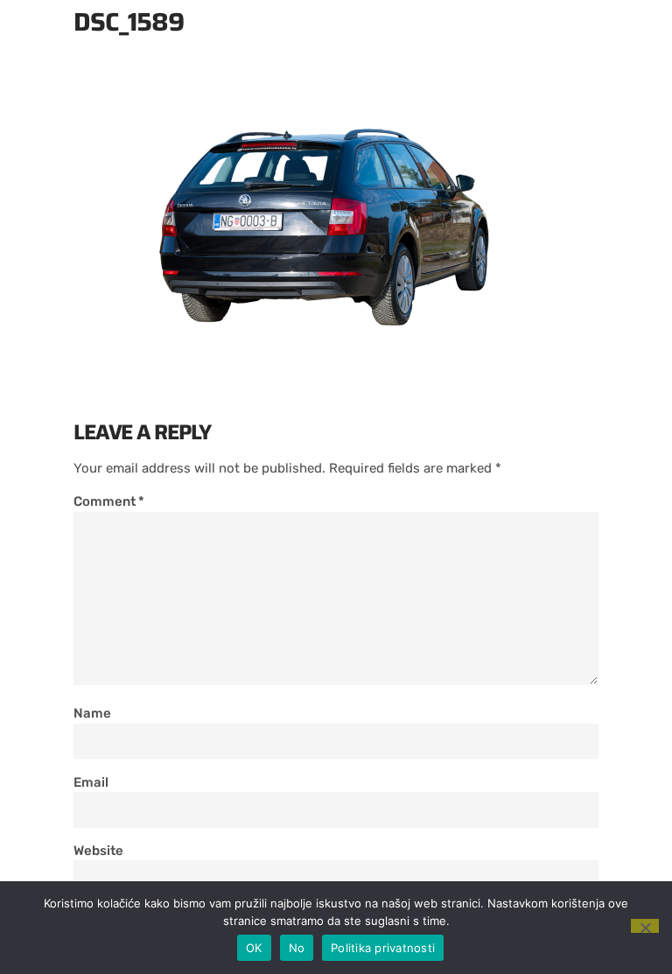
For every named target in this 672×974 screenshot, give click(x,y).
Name (92, 713)
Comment (109, 501)
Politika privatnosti (383, 948)
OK (254, 948)
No (297, 948)
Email (91, 782)
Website (98, 850)
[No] (645, 926)
